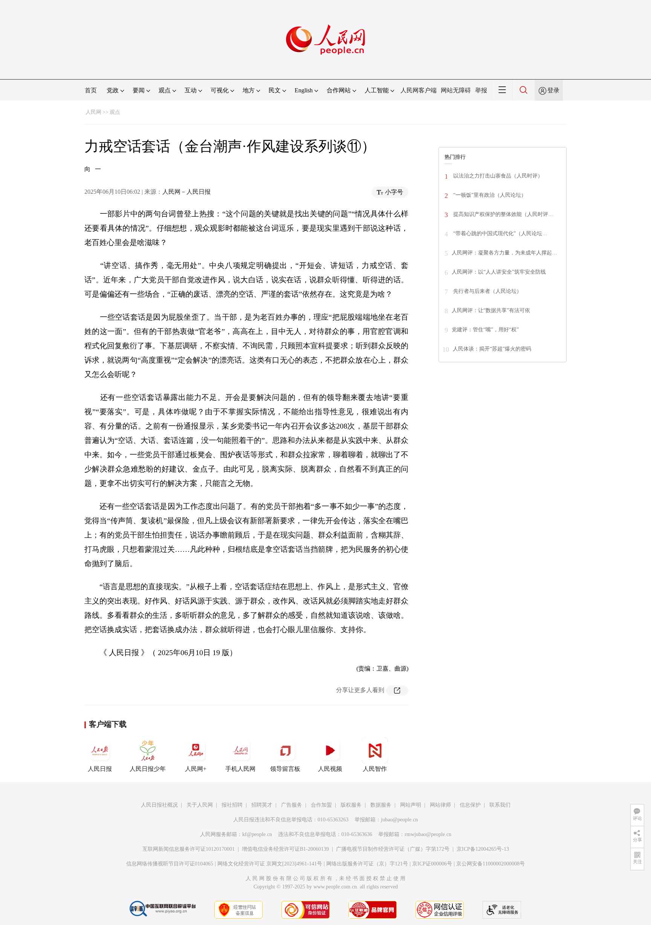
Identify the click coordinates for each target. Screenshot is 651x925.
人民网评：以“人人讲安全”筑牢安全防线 (499, 272)
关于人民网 (199, 805)
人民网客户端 (418, 90)
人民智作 (375, 769)
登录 (553, 90)
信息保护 (470, 805)
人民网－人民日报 (186, 191)
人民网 (93, 112)
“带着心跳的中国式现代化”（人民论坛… (499, 233)
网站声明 (410, 805)
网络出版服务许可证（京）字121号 (367, 864)
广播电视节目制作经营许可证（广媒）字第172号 (392, 849)
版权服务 (351, 805)
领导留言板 (285, 769)
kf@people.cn (257, 834)
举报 (481, 90)
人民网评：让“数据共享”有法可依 (491, 310)
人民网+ (195, 769)
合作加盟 (321, 805)
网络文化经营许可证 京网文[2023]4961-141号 (269, 864)
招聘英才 (261, 805)
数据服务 (380, 805)
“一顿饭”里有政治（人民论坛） (489, 195)
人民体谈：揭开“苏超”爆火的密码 (492, 349)
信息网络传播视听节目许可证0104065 (169, 864)
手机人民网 (240, 769)
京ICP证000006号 (432, 864)
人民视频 (330, 769)
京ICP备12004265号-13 (483, 849)
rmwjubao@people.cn (428, 834)
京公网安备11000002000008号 (490, 864)
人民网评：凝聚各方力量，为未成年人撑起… (504, 253)
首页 (91, 90)
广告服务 (291, 805)
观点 (115, 112)
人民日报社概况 (159, 805)
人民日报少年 (148, 769)
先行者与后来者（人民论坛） (487, 291)
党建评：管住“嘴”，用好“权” (485, 329)
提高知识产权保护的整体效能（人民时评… (502, 214)
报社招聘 (232, 805)
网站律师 (440, 805)
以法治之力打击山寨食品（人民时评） (497, 176)
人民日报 (100, 769)
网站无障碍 (456, 90)
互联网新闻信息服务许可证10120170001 (188, 849)
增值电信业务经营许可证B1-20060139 (285, 849)
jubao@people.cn (399, 819)
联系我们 (499, 805)
